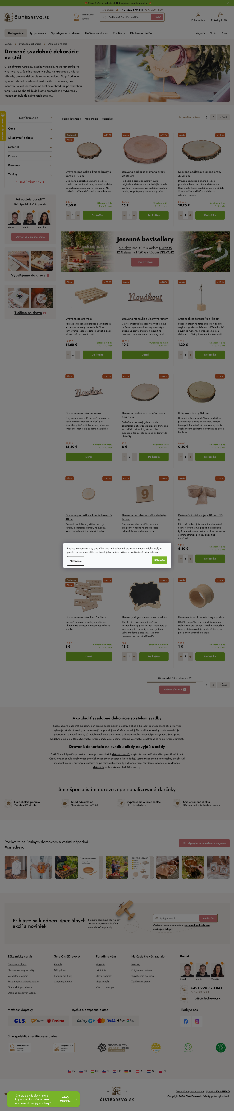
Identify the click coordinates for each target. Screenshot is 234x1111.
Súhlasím (159, 560)
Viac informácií (153, 552)
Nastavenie (76, 561)
